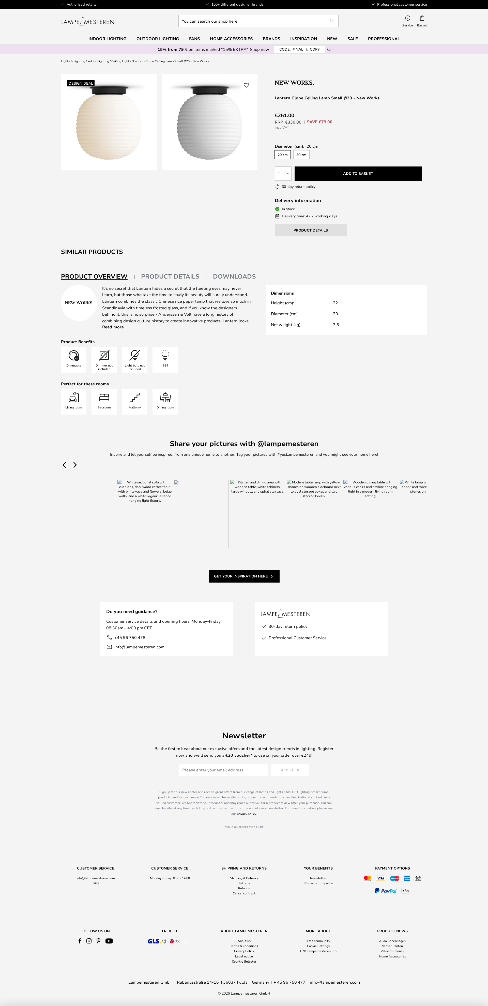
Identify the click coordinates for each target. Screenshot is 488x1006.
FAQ (96, 883)
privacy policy (246, 814)
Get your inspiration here (241, 576)
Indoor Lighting (98, 61)
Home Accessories (392, 956)
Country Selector (244, 961)
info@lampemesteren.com (139, 646)
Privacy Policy (244, 951)
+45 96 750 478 (129, 637)
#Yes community (318, 941)
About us (244, 941)
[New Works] (302, 82)
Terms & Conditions (244, 946)
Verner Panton (392, 946)
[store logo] (88, 21)
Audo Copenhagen (392, 941)
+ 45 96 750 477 (289, 982)
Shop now (259, 49)
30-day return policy (318, 883)
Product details (170, 276)
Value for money (392, 951)
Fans (194, 38)
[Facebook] (80, 940)
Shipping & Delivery (244, 878)
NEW (332, 38)
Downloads (234, 276)
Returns (244, 883)
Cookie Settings (318, 946)
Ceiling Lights (121, 61)
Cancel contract (244, 893)
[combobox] (258, 21)
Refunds (244, 888)
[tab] (98, 276)
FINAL (299, 49)
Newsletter (318, 878)
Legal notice (244, 956)
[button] (246, 85)
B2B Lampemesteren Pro (318, 951)
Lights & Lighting (73, 61)
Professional (384, 38)
